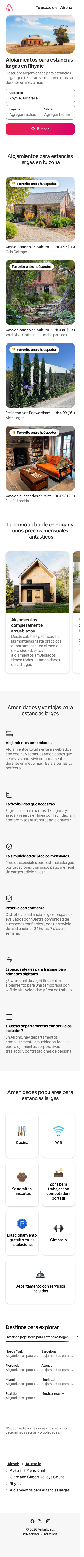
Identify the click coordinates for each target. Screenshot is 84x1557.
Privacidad (31, 1534)
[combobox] (40, 98)
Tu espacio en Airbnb (54, 7)
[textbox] (22, 114)
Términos (50, 1534)
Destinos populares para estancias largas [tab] (37, 1337)
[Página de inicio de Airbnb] (9, 7)
